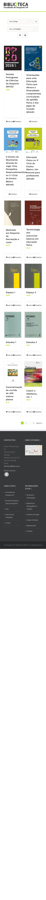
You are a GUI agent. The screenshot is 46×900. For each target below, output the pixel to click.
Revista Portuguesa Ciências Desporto (11, 502)
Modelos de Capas (33, 514)
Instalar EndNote (32, 520)
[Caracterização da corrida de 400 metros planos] (13, 372)
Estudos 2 (31, 342)
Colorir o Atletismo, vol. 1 (31, 393)
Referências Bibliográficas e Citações (32, 506)
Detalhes (17, 121)
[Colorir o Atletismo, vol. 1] (33, 374)
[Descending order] (36, 21)
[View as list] (25, 35)
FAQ (6, 509)
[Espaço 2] (33, 275)
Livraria (7, 523)
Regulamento (31, 525)
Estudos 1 (11, 342)
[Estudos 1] (13, 325)
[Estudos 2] (33, 325)
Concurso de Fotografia (9, 515)
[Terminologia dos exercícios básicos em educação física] (33, 213)
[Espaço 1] (13, 275)
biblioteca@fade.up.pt (12, 466)
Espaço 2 (31, 292)
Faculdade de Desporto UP (10, 493)
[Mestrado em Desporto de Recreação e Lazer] (13, 213)
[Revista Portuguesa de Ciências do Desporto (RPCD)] (13, 58)
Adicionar (10, 121)
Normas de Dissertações (31, 496)
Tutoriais (29, 531)
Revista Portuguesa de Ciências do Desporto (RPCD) (12, 80)
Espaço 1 (10, 292)
